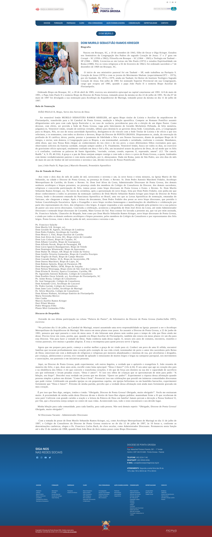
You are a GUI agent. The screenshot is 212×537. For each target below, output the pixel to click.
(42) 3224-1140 (142, 457)
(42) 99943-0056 (143, 460)
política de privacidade (70, 532)
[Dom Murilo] (56, 63)
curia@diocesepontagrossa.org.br (146, 463)
